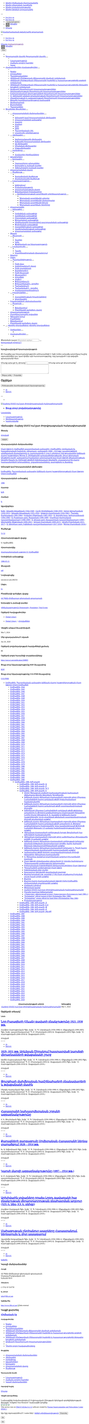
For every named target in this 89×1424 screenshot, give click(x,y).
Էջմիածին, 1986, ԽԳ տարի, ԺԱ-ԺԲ (35, 911)
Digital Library (11, 617)
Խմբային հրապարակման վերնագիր (33, 142)
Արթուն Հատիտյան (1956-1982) (55, 513)
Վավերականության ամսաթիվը (30, 229)
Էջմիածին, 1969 (17, 742)
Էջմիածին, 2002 (17, 947)
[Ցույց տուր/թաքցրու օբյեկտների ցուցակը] (27, 109)
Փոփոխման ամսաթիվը (26, 225)
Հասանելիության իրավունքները (30, 297)
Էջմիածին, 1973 (17, 751)
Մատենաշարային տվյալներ (24, 314)
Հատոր (18, 122)
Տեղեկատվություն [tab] (14, 419)
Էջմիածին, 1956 (17, 713)
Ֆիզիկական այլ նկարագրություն (31, 244)
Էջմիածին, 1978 (17, 762)
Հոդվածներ (16, 74)
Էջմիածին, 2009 (17, 962)
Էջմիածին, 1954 (17, 709)
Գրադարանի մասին (16, 56)
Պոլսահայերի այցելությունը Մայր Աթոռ (43, 868)
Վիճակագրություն (10, 608)
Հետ (3, 50)
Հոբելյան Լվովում (32, 885)
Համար (18, 124)
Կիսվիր (13, 24)
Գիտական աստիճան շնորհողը (34, 205)
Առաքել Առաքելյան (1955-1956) (25, 513)
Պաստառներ (16, 107)
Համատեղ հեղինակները (27, 155)
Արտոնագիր (21, 299)
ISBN (17, 128)
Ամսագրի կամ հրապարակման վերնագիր (35, 118)
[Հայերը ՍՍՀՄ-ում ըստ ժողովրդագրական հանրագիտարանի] (31, 404)
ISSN (17, 126)
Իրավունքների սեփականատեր (25, 301)
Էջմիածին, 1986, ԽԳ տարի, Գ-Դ (34, 788)
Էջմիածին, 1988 (17, 916)
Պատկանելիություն (22, 260)
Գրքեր (13, 72)
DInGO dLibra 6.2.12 (24, 1407)
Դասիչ (18, 251)
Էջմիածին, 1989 (17, 918)
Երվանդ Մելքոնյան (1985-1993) (38, 515)
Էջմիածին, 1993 (17, 927)
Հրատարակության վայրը (27, 190)
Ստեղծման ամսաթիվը (26, 214)
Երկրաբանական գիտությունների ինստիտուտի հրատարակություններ (45, 94)
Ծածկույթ (17, 172)
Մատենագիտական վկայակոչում (31, 253)
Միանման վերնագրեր (25, 146)
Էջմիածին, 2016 (17, 978)
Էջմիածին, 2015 (17, 975)
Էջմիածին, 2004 (17, 951)
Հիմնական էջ (9, 1314)
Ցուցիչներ (11, 109)
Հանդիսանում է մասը (25, 266)
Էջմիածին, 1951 (17, 702)
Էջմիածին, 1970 (17, 744)
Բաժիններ (15, 319)
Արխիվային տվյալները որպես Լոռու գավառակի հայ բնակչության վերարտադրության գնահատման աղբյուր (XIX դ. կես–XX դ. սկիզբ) (41, 1201)
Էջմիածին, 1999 (17, 940)
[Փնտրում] (40, 340)
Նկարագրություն (18, 61)
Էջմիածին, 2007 (17, 958)
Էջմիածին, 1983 (17, 773)
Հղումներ (19, 277)
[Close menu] (2, 34)
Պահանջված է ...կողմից (26, 288)
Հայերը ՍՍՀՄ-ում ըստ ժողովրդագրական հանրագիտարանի (54, 890)
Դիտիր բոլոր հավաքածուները (20, 1346)
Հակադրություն (12, 22)
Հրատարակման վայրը (21, 170)
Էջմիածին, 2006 (17, 956)
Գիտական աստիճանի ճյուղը (33, 203)
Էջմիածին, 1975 (17, 755)
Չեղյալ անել (6, 375)
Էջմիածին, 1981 (17, 769)
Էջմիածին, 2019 (17, 984)
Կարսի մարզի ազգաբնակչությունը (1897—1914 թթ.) (37, 1171)
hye (7, 17)
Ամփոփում (20, 185)
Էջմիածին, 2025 (17, 997)
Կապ (12, 65)
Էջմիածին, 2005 (17, 953)
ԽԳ (2, 492)
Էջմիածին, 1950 (17, 700)
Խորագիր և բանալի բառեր (28, 166)
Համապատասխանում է (27, 290)
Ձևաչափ (17, 236)
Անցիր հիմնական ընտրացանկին (22, 3)
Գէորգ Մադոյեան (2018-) (75, 524)
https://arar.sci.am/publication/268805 (14, 660)
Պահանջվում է (22, 286)
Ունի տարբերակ (23, 268)
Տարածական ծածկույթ (26, 176)
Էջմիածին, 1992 (17, 925)
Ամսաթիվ (17, 209)
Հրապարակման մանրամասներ (28, 113)
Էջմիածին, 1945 (17, 689)
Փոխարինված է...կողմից (27, 284)
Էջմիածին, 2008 (17, 960)
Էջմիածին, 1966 (17, 736)
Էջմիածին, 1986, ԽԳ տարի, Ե (33, 791)
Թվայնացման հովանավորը (28, 192)
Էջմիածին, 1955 (17, 711)
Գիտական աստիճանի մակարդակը (37, 200)
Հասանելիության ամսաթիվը (29, 227)
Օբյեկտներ (15, 330)
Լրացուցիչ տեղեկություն (27, 133)
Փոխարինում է (22, 282)
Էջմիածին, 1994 (17, 929)
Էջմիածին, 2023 (17, 993)
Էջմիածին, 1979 (17, 764)
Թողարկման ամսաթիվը (26, 220)
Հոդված (5, 435)
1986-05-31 (5, 561)
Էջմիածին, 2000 (17, 942)
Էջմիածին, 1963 (17, 729)
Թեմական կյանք (32, 888)
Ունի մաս (19, 264)
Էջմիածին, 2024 (17, 995)
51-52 (3, 533)
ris (6, 390)
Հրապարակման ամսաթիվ (28, 120)
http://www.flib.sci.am (9, 1305)
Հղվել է (18, 279)
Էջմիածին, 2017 (17, 980)
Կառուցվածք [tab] (12, 421)
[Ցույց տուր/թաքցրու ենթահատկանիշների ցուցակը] (11, 135)
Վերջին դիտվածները (18, 325)
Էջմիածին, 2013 (17, 971)
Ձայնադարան (17, 102)
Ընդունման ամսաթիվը (26, 218)
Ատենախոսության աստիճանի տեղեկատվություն (42, 194)
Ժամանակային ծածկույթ (27, 179)
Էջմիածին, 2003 (17, 949)
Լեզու (13, 257)
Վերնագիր (17, 135)
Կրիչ (17, 242)
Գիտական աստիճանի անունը (34, 198)
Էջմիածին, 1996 (17, 934)
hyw (10, 17)
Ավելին (4, 1260)
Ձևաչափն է (21, 275)
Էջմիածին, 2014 (17, 973)
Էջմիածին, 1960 (17, 722)
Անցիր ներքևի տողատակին (19, 10)
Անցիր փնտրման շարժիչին (19, 5)
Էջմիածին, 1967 (17, 738)
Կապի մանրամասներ (16, 1382)
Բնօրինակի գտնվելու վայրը (28, 310)
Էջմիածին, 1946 (17, 691)
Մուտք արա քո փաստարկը (63, 363)
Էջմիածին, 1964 (17, 731)
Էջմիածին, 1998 (17, 938)
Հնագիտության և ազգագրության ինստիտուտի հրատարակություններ (45, 98)
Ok (3, 1417)
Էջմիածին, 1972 (17, 749)
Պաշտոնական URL (24, 131)
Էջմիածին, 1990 (17, 920)
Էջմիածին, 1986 (17, 780)
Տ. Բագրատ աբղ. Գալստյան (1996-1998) (29, 518)
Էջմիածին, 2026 (17, 1000)
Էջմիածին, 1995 (17, 931)
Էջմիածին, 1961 (17, 725)
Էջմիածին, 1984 (17, 775)
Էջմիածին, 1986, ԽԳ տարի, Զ (33, 903)
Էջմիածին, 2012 (17, 969)
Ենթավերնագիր (23, 148)
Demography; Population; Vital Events (33, 608)
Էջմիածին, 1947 (17, 694)
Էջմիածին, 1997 (17, 936)
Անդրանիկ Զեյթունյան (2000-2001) (16, 522)
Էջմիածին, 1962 (17, 727)
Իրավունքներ (19, 293)
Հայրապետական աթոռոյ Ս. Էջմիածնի (20, 552)
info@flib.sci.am (7, 1296)
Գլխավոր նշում (17, 317)
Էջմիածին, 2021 (17, 989)
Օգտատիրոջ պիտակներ (27, 163)
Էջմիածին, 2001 (17, 945)
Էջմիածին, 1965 (17, 733)
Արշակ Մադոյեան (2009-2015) (47, 522)
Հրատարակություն (19, 312)
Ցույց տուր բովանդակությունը (23, 408)
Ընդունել (63, 1413)
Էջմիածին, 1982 (17, 771)
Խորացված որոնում (11, 343)
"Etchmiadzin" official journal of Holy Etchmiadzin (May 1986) (47, 896)
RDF (3, 669)
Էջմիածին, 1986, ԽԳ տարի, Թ (33, 907)
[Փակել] (2, 345)
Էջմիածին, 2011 (17, 967)
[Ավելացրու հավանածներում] (2, 396)
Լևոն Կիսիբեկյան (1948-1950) (49, 511)
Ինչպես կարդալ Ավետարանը (38, 892)
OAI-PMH (5, 679)
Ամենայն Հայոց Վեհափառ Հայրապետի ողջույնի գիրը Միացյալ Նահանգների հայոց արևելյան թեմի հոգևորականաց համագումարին (55, 799)
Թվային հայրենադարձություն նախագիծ (30, 100)
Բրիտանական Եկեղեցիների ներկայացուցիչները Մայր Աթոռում (55, 866)
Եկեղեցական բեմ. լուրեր (36, 870)
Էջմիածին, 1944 (17, 687)
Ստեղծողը (17, 150)
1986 (3, 483)
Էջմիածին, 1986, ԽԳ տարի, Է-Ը (34, 905)
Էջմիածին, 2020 (17, 986)
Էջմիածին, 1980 (17, 766)
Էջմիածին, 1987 (17, 914)
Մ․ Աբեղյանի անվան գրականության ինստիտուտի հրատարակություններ (46, 96)
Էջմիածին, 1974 (17, 753)
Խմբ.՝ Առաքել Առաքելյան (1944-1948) (17, 511)
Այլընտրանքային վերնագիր (28, 139)
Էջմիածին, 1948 (17, 696)
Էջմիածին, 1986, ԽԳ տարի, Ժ (33, 909)
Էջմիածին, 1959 (17, 720)
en (13, 17)
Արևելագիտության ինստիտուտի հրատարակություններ (38, 91)
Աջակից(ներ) (16, 157)
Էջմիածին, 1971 (17, 747)
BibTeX (8, 392)
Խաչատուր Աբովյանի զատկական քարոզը (45, 872)
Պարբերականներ (19, 76)
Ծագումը (17, 303)
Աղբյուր (13, 255)
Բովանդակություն (24, 187)
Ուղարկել (17, 375)
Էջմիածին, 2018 (17, 982)
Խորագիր (17, 159)
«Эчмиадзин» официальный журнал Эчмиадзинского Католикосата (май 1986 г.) (56, 894)
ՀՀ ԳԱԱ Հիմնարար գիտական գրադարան (21, 598)
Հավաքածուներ (14, 67)
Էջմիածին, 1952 (17, 705)
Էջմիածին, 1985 (17, 777)
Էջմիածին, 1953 (17, 707)
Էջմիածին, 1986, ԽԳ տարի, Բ (33, 786)
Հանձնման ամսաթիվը (26, 216)
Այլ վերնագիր (21, 144)
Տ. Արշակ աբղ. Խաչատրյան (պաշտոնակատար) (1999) (58, 520)
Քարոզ (27, 879)
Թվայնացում (21, 308)
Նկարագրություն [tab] (14, 417)
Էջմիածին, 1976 (17, 758)
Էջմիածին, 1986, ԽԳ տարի (27, 782)
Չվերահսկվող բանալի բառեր (29, 168)
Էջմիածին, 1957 (17, 716)
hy (2, 589)
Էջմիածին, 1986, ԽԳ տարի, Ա (33, 784)
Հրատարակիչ (17, 207)
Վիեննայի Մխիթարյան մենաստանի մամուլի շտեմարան (37, 78)
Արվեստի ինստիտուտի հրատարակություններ (33, 89)
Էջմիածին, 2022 (17, 991)
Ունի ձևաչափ (22, 273)
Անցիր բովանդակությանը (18, 7)
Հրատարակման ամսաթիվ (28, 231)
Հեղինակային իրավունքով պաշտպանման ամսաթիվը (41, 222)
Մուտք (9, 28)
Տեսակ (13, 233)
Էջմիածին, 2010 (17, 964)
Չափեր (18, 240)
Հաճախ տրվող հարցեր (21, 63)
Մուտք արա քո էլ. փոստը (13, 363)
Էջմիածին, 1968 (17, 740)
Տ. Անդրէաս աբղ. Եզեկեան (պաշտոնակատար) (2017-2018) (34, 524)
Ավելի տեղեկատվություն (47, 1413)
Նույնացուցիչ (19, 247)
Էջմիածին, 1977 (17, 760)
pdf (2, 570)
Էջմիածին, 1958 (17, 718)
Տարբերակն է (21, 271)
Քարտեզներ (16, 105)
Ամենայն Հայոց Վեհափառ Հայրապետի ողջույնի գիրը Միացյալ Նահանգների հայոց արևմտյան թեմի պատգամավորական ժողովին (55, 806)
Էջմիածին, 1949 (17, 698)
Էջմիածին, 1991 (17, 923)
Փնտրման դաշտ (9, 340)
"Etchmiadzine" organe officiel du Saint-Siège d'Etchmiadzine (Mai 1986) (51, 898)
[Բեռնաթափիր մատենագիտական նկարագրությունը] (4, 1130)
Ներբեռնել (6, 413)
